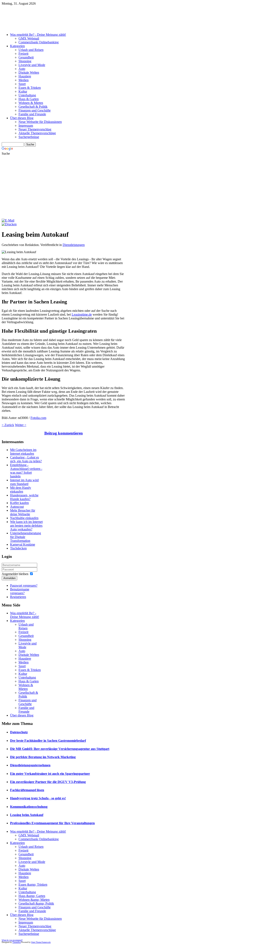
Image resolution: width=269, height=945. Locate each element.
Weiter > (20, 425)
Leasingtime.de (82, 314)
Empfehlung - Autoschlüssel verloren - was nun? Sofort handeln (26, 470)
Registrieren (18, 597)
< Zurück (8, 425)
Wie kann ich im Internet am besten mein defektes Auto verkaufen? (26, 525)
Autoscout (17, 506)
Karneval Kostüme (22, 544)
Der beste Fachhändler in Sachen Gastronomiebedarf (48, 740)
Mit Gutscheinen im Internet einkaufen (23, 451)
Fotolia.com (38, 418)
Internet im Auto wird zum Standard (24, 482)
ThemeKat (16, 942)
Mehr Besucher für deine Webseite (22, 512)
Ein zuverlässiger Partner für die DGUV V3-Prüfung (48, 782)
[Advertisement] (134, 187)
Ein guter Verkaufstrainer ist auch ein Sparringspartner (50, 773)
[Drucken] (9, 224)
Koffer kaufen (19, 503)
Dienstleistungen (74, 245)
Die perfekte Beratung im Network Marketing (43, 757)
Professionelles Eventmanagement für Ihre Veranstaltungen (52, 823)
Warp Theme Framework (41, 942)
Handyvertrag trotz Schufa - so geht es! (38, 798)
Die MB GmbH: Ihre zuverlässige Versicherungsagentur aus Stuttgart (59, 749)
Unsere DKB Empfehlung (105, 28)
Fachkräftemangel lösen (27, 790)
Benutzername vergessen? (19, 591)
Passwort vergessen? (23, 585)
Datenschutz (19, 732)
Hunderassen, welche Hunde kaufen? (24, 497)
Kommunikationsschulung (28, 806)
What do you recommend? (12, 940)
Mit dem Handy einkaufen (20, 489)
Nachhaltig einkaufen (24, 518)
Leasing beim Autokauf (26, 815)
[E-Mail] (8, 220)
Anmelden (9, 578)
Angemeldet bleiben (15, 574)
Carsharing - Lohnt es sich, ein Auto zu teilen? (26, 459)
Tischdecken (18, 548)
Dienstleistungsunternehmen (30, 765)
